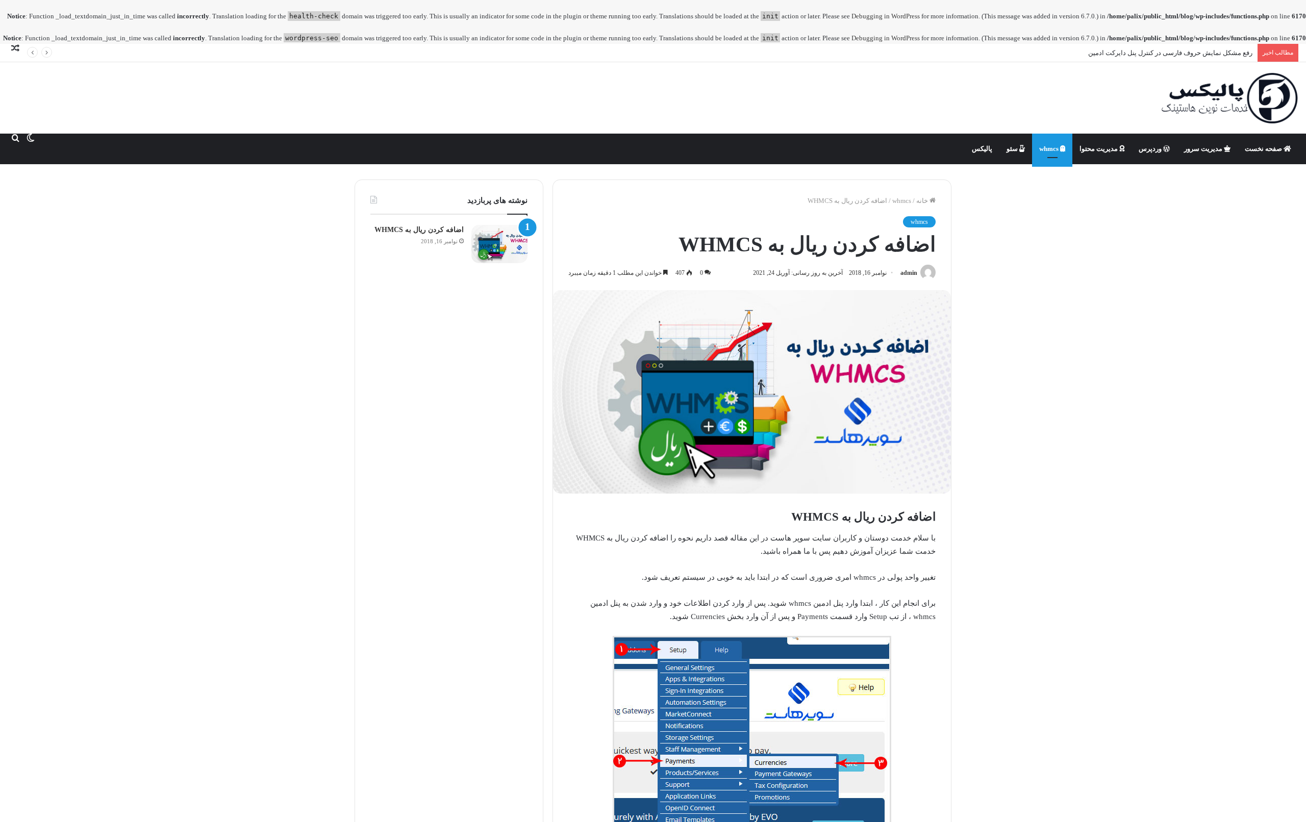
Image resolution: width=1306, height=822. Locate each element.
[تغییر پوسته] (30, 138)
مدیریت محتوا (1099, 148)
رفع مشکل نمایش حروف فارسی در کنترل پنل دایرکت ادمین (1170, 53)
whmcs (1049, 148)
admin (908, 272)
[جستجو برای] (15, 138)
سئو (1013, 148)
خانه (923, 200)
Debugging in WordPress (885, 16)
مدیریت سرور (1204, 148)
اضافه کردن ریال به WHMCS (419, 230)
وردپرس (1151, 148)
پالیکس (982, 148)
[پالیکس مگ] (1229, 97)
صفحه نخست (1264, 148)
